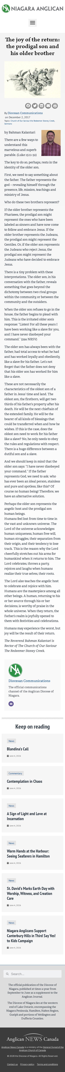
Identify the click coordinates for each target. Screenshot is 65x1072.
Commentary (15, 773)
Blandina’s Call (18, 749)
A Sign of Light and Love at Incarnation (27, 816)
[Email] (11, 703)
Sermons (8, 123)
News (11, 740)
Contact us (12, 1064)
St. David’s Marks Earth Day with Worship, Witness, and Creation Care (30, 893)
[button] (32, 23)
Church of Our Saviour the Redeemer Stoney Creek (32, 120)
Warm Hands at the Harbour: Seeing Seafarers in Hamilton (28, 853)
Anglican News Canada (12, 1047)
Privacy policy (27, 1064)
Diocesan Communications (25, 113)
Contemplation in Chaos (24, 781)
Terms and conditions (47, 1064)
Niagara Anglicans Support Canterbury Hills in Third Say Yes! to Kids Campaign (31, 935)
